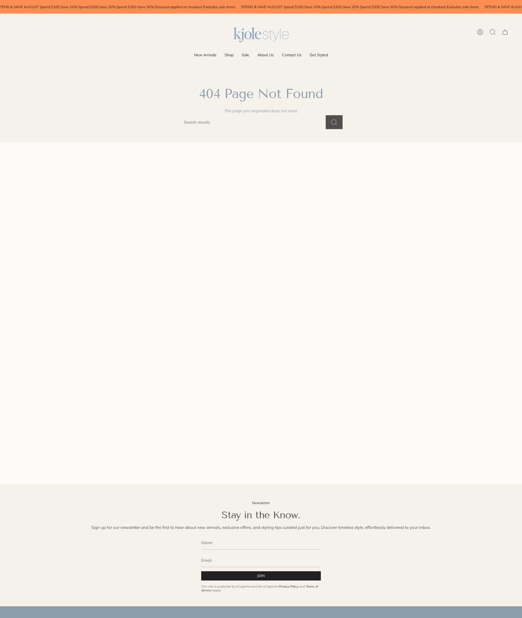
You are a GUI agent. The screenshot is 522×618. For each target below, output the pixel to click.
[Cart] (505, 32)
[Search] (334, 122)
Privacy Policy (289, 586)
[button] (229, 55)
